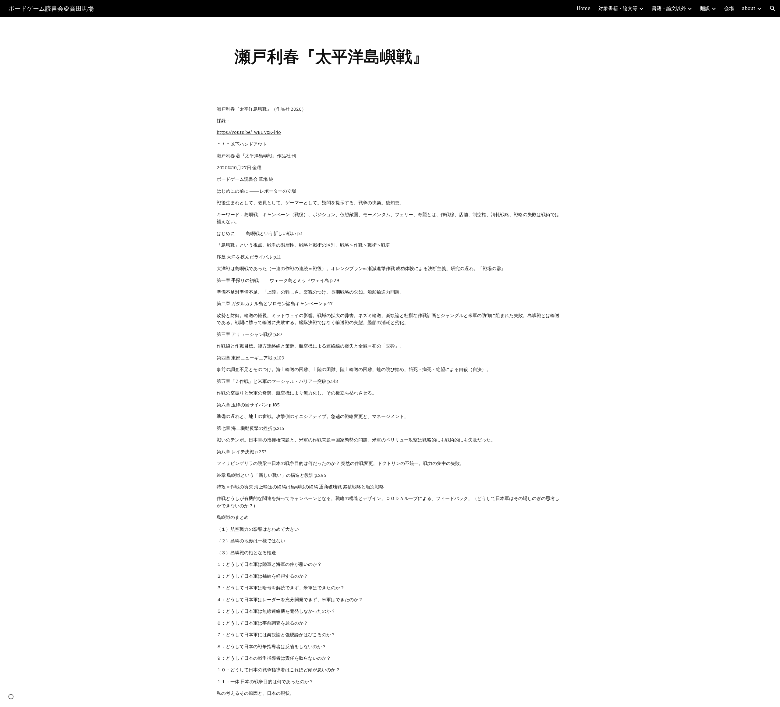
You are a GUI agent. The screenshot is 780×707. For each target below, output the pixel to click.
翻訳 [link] (705, 8)
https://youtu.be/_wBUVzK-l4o (249, 132)
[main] (331, 56)
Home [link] (583, 8)
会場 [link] (729, 8)
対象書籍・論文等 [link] (617, 8)
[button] (772, 8)
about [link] (748, 8)
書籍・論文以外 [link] (669, 8)
